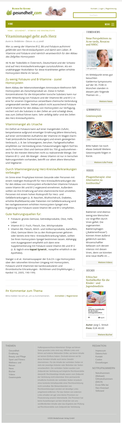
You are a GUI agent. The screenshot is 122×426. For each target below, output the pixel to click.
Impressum (100, 350)
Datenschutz (101, 353)
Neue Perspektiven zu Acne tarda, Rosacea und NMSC (98, 41)
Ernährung (13, 353)
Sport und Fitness (17, 359)
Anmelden (59, 296)
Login (101, 8)
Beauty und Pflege (17, 356)
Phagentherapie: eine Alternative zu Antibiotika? (98, 180)
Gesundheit (20, 31)
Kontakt (94, 8)
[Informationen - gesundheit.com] (37, 11)
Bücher (12, 371)
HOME (10, 24)
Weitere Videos (105, 262)
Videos (12, 374)
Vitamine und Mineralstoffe (41, 31)
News (11, 368)
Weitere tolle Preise (103, 162)
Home (10, 31)
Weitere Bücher (105, 334)
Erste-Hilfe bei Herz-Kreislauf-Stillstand (102, 388)
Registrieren (72, 296)
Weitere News (105, 101)
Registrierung (111, 8)
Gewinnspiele (94, 116)
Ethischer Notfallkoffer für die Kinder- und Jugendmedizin (97, 282)
